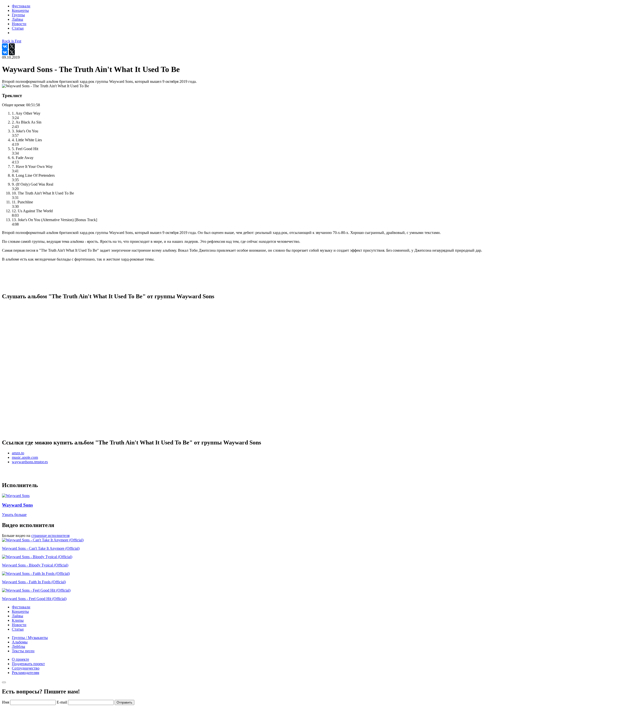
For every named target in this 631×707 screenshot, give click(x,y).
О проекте (20, 659)
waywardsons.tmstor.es (30, 462)
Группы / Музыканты (30, 638)
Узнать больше (14, 515)
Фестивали (21, 607)
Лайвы (17, 616)
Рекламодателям (25, 673)
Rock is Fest (11, 41)
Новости (19, 625)
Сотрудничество (25, 668)
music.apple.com (25, 457)
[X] (12, 46)
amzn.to (18, 453)
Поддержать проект (28, 664)
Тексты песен (23, 651)
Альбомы (20, 642)
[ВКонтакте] (5, 46)
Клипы (18, 620)
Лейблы (18, 646)
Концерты (20, 611)
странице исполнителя (50, 535)
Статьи (18, 629)
